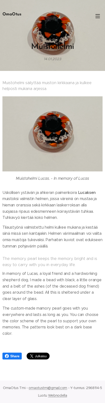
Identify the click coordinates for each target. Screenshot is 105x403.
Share (14, 356)
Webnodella (57, 395)
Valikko (98, 16)
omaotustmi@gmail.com (48, 388)
